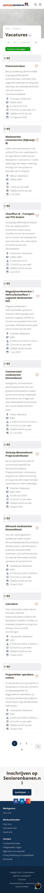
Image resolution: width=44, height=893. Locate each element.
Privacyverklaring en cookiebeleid (18, 855)
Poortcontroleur (15, 66)
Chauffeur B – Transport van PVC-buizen (20, 215)
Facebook (15, 801)
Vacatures (7, 832)
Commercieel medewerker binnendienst (14, 375)
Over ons (7, 812)
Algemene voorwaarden (14, 851)
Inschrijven (20, 792)
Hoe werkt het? (10, 828)
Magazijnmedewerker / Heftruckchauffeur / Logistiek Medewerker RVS (20, 296)
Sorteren (14, 42)
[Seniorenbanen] (17, 4)
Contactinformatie (11, 843)
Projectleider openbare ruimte (20, 676)
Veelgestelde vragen (12, 847)
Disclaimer (8, 859)
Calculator (12, 604)
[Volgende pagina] (38, 746)
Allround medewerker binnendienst (19, 528)
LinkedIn (22, 801)
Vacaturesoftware (22, 886)
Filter (8, 42)
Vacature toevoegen (16, 49)
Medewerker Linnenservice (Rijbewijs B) (20, 140)
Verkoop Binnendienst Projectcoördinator (19, 454)
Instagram (28, 801)
